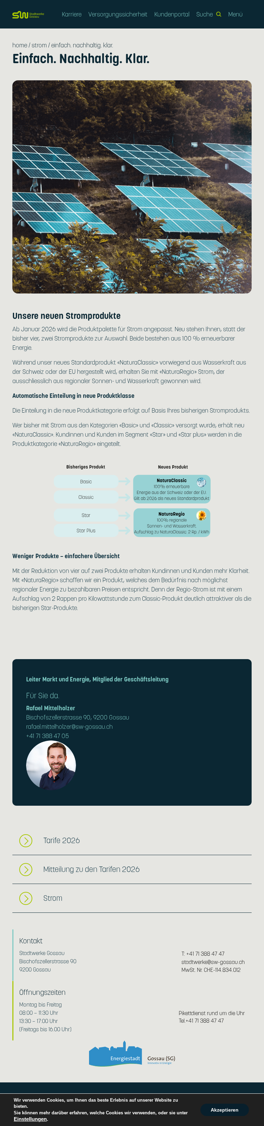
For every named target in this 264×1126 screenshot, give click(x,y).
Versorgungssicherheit (117, 14)
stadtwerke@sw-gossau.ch (213, 962)
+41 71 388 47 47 (205, 953)
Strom (39, 45)
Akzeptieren (225, 1110)
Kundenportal (171, 14)
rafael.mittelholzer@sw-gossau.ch (69, 727)
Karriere (71, 14)
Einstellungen (30, 1119)
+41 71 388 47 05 (47, 736)
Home (19, 45)
